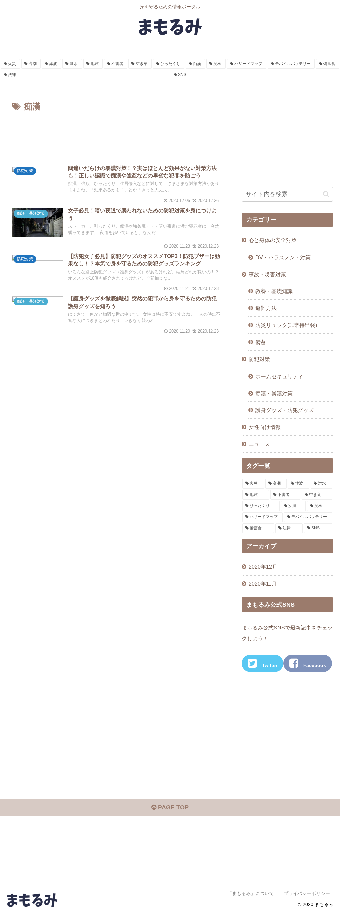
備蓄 (260, 342)
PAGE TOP (172, 807)
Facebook (314, 665)
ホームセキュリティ (279, 376)
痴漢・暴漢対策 (274, 393)
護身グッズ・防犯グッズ (284, 410)
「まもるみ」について (250, 893)
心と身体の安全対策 (273, 240)
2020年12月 (263, 567)
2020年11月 (263, 584)
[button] (326, 194)
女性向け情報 (265, 427)
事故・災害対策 (267, 274)
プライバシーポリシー (307, 893)
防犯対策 (259, 359)
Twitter (269, 665)
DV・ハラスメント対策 (283, 257)
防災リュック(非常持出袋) (286, 325)
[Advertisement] (116, 133)
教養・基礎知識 (274, 291)
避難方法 (266, 308)
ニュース (259, 444)
